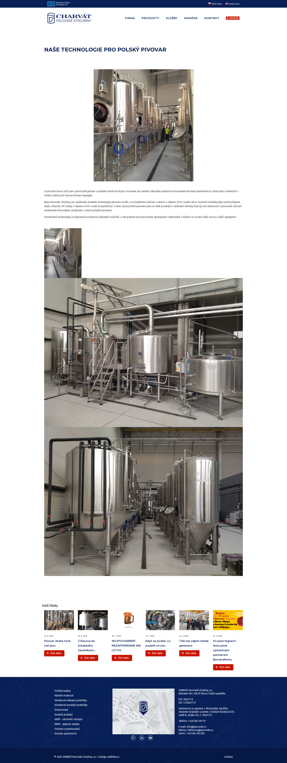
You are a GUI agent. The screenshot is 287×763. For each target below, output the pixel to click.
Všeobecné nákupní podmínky (70, 700)
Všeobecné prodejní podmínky (70, 705)
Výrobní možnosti (63, 695)
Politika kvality (62, 690)
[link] (143, 711)
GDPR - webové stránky (66, 724)
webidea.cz (113, 756)
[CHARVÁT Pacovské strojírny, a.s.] (69, 18)
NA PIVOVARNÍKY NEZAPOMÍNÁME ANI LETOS (126, 645)
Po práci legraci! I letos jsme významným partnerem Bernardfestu (224, 650)
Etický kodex (61, 709)
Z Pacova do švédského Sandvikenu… (87, 645)
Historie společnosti (65, 733)
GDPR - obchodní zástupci (68, 719)
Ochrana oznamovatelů (67, 728)
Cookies (228, 756)
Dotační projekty (63, 714)
